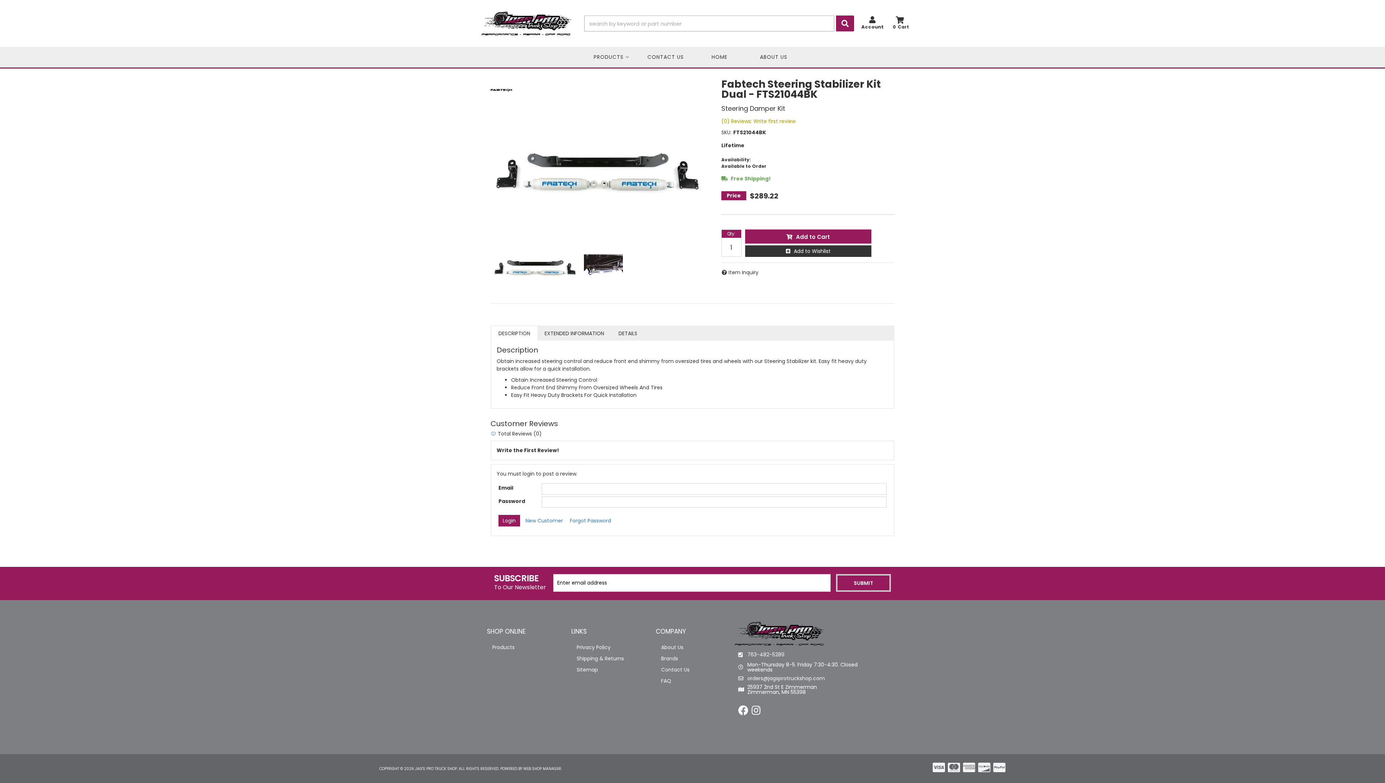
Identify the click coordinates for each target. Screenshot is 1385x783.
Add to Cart (813, 237)
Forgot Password (590, 520)
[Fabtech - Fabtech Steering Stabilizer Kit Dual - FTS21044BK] (501, 89)
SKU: (726, 132)
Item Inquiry (744, 272)
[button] (719, 23)
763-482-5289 (765, 654)
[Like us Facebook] (743, 712)
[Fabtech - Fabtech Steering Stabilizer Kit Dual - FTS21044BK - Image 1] (535, 268)
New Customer (544, 520)
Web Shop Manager (542, 768)
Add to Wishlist (812, 251)
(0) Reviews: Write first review (758, 121)
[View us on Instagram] (756, 712)
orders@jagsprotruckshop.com (786, 678)
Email (505, 487)
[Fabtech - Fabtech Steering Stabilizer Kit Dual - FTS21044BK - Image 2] (603, 268)
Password (511, 501)
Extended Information (574, 333)
